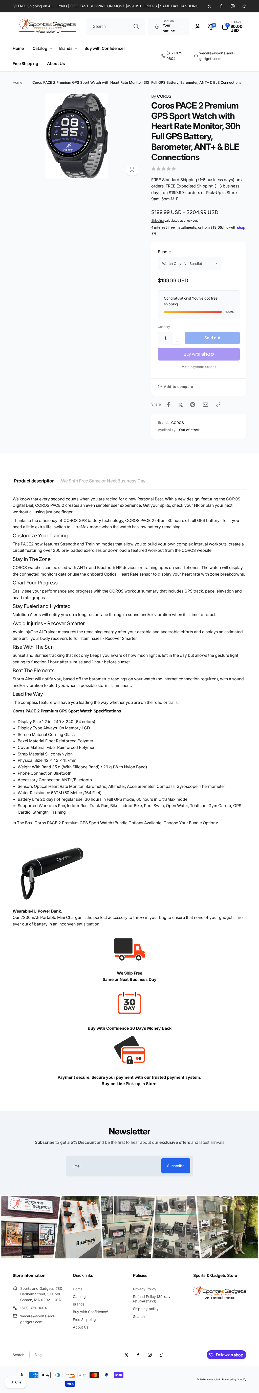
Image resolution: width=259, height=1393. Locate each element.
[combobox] (115, 26)
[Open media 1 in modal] (77, 136)
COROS (161, 96)
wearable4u (214, 1379)
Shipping (157, 220)
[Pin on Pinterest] (192, 404)
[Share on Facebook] (168, 404)
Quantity (164, 326)
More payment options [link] (199, 367)
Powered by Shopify (234, 1379)
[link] (105, 6)
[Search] (136, 27)
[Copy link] (218, 404)
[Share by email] (205, 405)
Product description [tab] (34, 480)
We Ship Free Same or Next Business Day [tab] (103, 480)
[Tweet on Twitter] (180, 404)
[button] (234, 26)
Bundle (164, 251)
